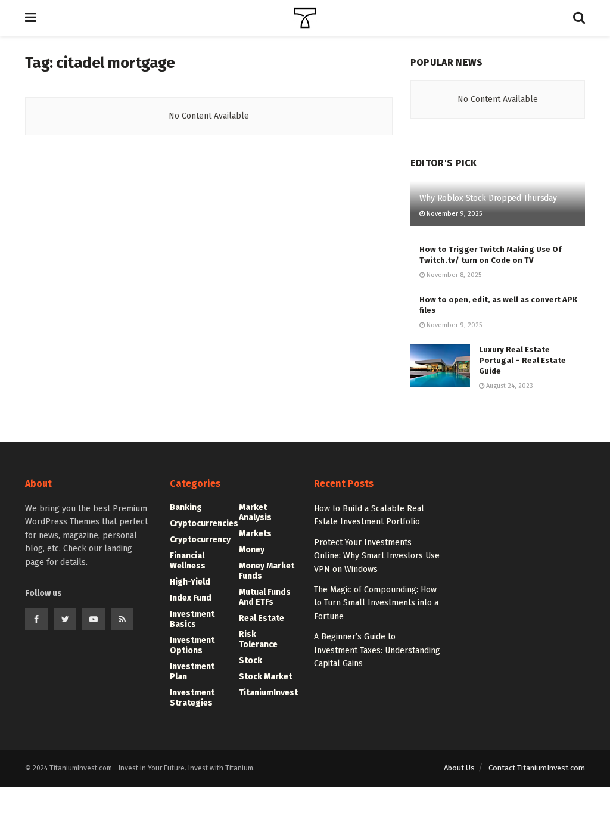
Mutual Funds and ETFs (265, 597)
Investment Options (192, 645)
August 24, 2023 (508, 386)
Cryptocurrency (200, 540)
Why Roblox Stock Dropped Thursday (488, 198)
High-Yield (190, 582)
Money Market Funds (266, 571)
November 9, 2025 (453, 214)
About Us (459, 767)
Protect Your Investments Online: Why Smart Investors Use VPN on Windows (377, 556)
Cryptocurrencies (204, 523)
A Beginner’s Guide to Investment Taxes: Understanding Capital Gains (377, 650)
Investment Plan (192, 671)
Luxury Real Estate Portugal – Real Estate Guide (522, 360)
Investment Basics (192, 619)
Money (251, 550)
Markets (255, 534)
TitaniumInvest (268, 693)
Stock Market (265, 677)
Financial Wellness (188, 561)
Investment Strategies (192, 698)
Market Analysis (255, 512)
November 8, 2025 (453, 275)
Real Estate (261, 618)
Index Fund (190, 598)
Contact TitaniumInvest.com (536, 767)
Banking (186, 507)
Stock (250, 660)
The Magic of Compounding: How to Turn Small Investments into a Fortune (376, 603)
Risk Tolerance (258, 639)
